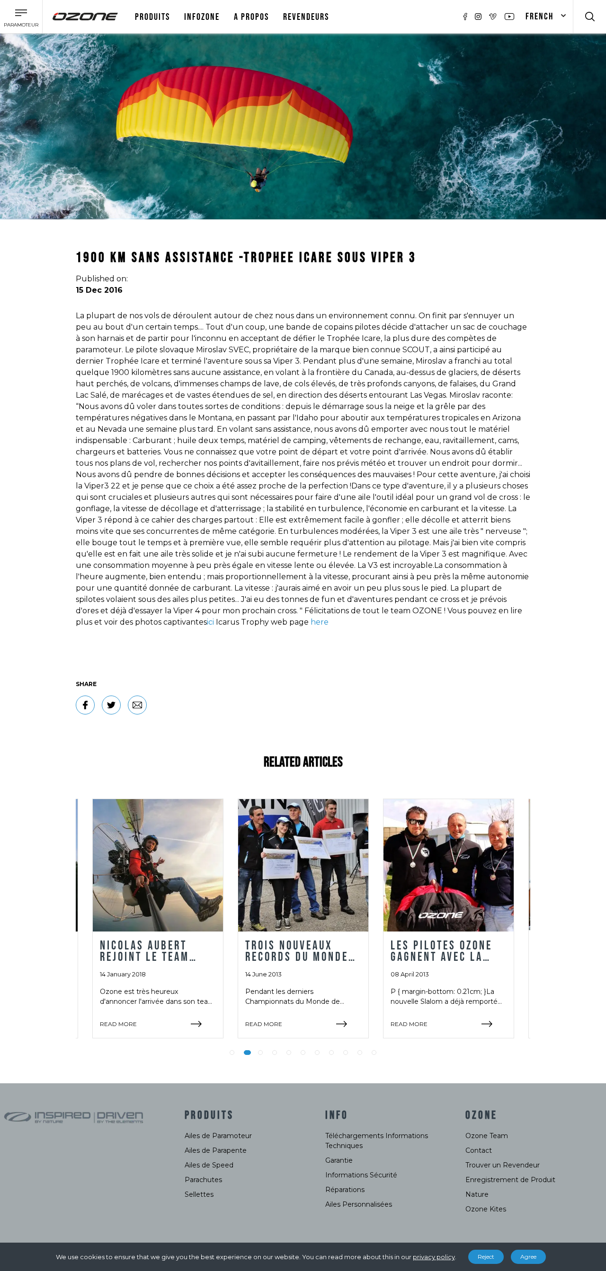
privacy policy (434, 1257)
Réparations (345, 1189)
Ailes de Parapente (216, 1150)
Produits (152, 17)
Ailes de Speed (209, 1165)
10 (359, 1052)
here (320, 622)
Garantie (339, 1160)
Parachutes (203, 1179)
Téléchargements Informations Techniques (376, 1141)
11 (374, 1052)
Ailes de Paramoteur (218, 1136)
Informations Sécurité (361, 1175)
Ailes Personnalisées (358, 1204)
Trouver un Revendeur (502, 1165)
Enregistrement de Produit (510, 1179)
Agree (528, 1256)
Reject (486, 1256)
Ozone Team (486, 1136)
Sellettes (199, 1194)
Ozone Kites (485, 1209)
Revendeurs (306, 17)
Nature (477, 1194)
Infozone (202, 17)
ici (210, 622)
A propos (251, 17)
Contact (478, 1150)
